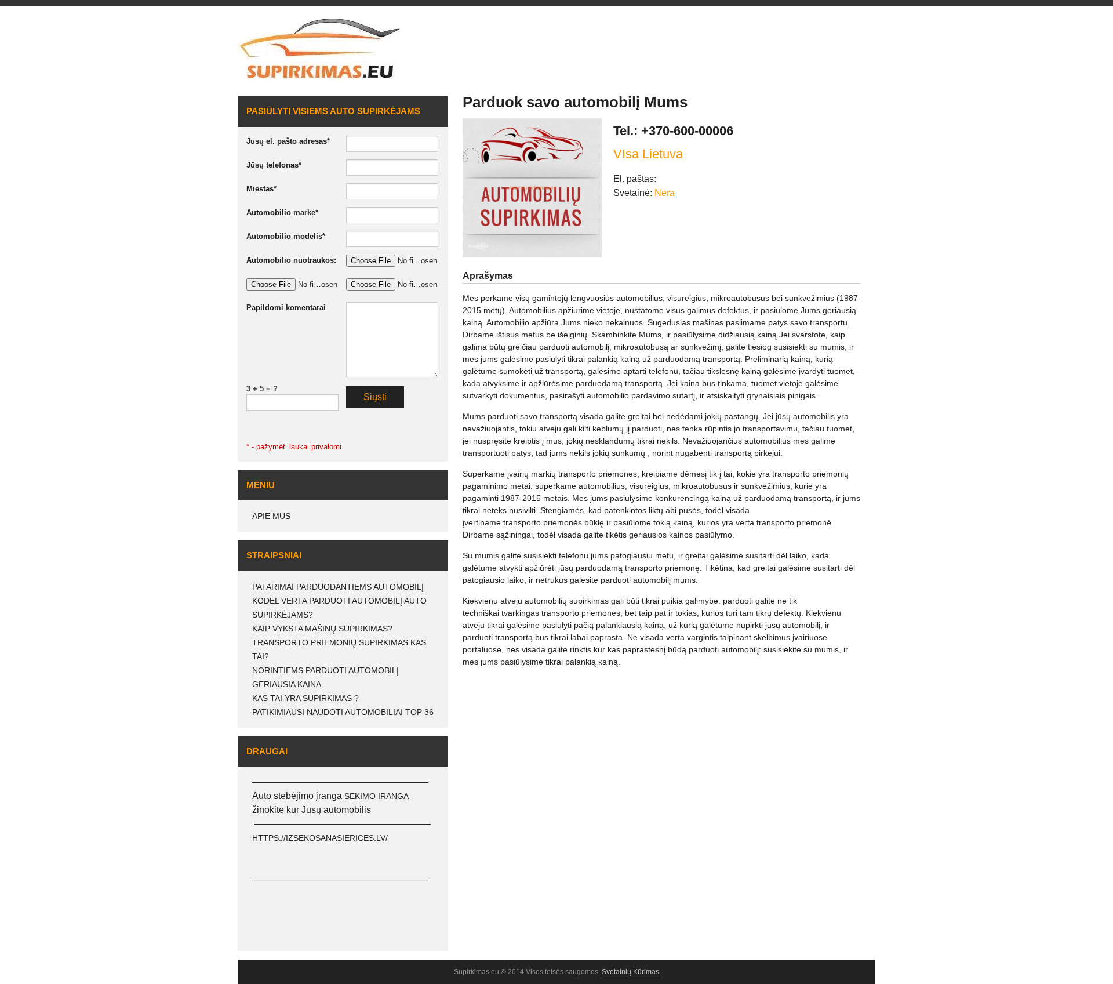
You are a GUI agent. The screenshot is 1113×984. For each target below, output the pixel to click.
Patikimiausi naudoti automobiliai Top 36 (343, 712)
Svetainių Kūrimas (630, 972)
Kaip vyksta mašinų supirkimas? (322, 628)
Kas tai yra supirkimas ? (305, 698)
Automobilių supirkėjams (789, 36)
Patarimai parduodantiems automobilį (338, 586)
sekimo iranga (376, 796)
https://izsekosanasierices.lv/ (320, 838)
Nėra (664, 193)
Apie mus (271, 516)
